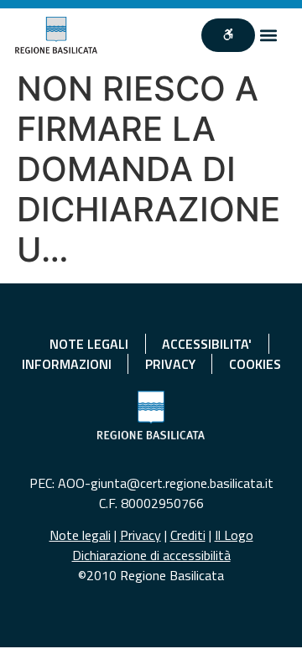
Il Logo (234, 535)
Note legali (80, 535)
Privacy (140, 535)
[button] (269, 35)
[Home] (56, 35)
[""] (228, 35)
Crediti (188, 535)
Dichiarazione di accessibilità (151, 555)
